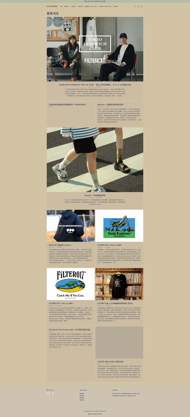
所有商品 (66, 6)
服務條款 (90, 414)
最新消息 (80, 6)
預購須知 (115, 6)
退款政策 (100, 414)
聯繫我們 (82, 398)
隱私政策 (95, 414)
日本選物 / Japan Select (105, 6)
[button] (135, 6)
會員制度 (82, 395)
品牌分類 (73, 6)
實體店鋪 (82, 393)
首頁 (61, 6)
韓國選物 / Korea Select (91, 6)
